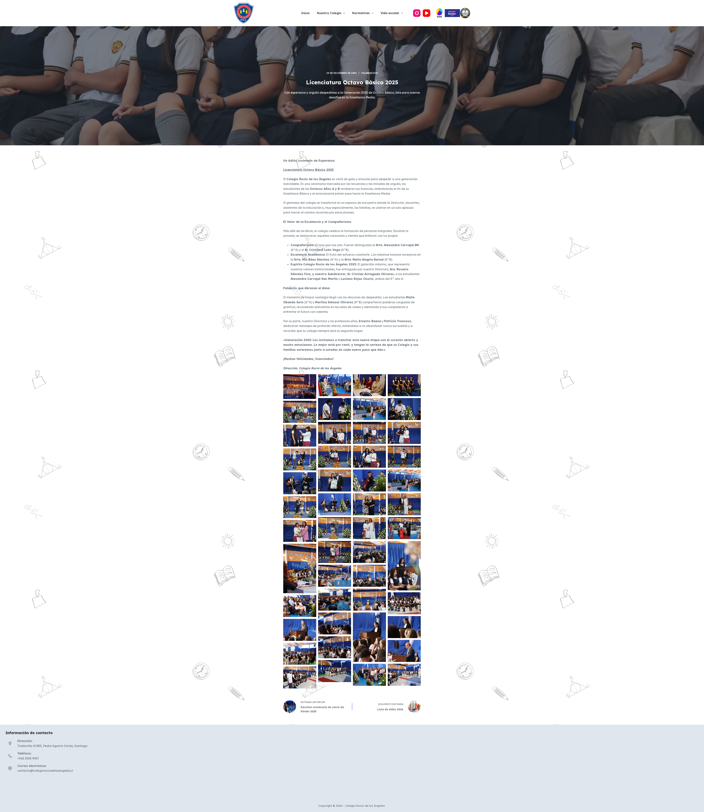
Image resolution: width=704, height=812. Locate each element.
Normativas (361, 13)
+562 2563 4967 (28, 758)
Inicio (305, 13)
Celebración (369, 73)
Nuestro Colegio (329, 13)
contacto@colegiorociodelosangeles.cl (45, 770)
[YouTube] (426, 13)
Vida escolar (390, 13)
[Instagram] (417, 13)
